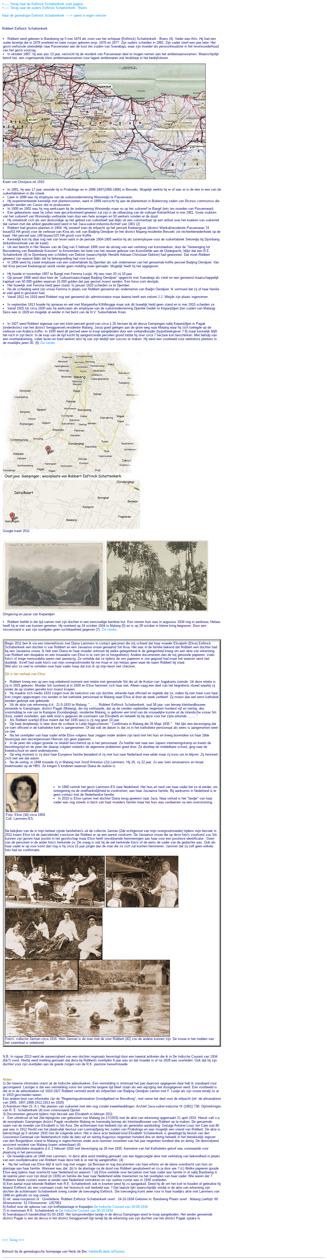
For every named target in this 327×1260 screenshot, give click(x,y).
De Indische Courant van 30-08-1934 (121, 1207)
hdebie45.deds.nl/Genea (106, 1251)
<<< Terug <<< (13, 1240)
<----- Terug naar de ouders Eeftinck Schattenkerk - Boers (44, 8)
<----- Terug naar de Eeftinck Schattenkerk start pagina (42, 4)
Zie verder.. (48, 343)
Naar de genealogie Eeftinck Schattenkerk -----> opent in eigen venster (54, 15)
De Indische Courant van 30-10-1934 (86, 1210)
